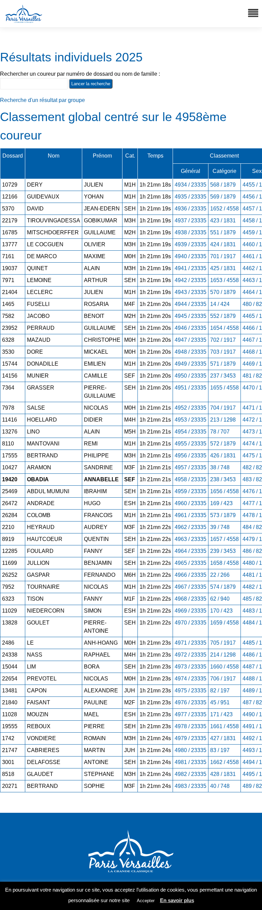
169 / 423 (221, 503)
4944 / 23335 (190, 304)
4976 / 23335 (190, 702)
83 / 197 (220, 750)
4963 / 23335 (190, 539)
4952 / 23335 (190, 408)
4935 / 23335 (190, 197)
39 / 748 (220, 527)
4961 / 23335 (190, 515)
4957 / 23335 (190, 467)
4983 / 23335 (190, 786)
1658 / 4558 (224, 563)
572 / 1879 (223, 443)
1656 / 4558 (224, 491)
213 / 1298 (223, 420)
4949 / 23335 (190, 364)
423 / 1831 (223, 220)
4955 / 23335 (190, 443)
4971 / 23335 (190, 643)
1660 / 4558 (224, 667)
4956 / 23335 (190, 455)
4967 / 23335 (190, 587)
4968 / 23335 (190, 599)
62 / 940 (220, 599)
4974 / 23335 (190, 678)
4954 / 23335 (190, 432)
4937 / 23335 (190, 220)
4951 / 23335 (190, 388)
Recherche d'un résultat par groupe (42, 100)
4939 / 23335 (190, 244)
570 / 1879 (223, 292)
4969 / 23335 (190, 611)
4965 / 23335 (190, 563)
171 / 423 (221, 714)
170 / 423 (221, 611)
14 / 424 (220, 304)
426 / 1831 (223, 455)
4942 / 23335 (190, 280)
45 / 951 (220, 702)
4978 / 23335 (190, 726)
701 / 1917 (223, 256)
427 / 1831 (223, 738)
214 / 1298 (223, 655)
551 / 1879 (223, 232)
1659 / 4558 (224, 623)
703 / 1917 (223, 352)
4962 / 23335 (190, 527)
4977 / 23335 (190, 714)
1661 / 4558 (224, 726)
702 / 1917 (223, 340)
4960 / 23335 (190, 503)
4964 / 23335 (190, 551)
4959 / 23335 (190, 491)
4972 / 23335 (190, 655)
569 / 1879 (223, 197)
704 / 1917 (223, 408)
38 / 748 (220, 467)
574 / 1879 (223, 587)
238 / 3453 (223, 479)
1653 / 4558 (224, 280)
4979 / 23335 (190, 738)
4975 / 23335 (190, 690)
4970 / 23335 (190, 623)
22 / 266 (220, 575)
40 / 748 (220, 786)
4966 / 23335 (190, 575)
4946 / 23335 (190, 328)
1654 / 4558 (224, 328)
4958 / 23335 (190, 479)
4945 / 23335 (190, 316)
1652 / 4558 (224, 208)
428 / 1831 (223, 774)
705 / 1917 (223, 643)
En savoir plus (177, 900)
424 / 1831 (223, 244)
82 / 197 (220, 690)
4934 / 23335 (190, 185)
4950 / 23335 (190, 376)
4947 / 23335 (190, 340)
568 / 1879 (223, 185)
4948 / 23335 (190, 352)
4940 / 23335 (190, 256)
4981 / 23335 (190, 762)
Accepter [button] (146, 900)
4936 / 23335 (190, 208)
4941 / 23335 (190, 268)
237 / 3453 (223, 376)
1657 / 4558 (224, 539)
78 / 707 (220, 432)
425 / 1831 (223, 268)
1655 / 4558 (224, 388)
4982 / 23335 (190, 774)
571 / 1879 (223, 364)
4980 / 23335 (190, 750)
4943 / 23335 (190, 292)
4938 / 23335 (190, 232)
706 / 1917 (223, 678)
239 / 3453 (223, 551)
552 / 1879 (223, 316)
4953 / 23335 (190, 420)
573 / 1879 (223, 515)
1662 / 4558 (224, 762)
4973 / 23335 (190, 667)
